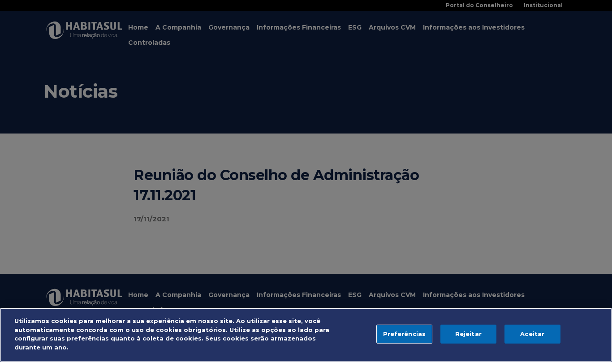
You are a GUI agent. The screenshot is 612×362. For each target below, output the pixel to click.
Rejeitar (468, 333)
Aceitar (532, 333)
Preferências (404, 333)
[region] (306, 335)
